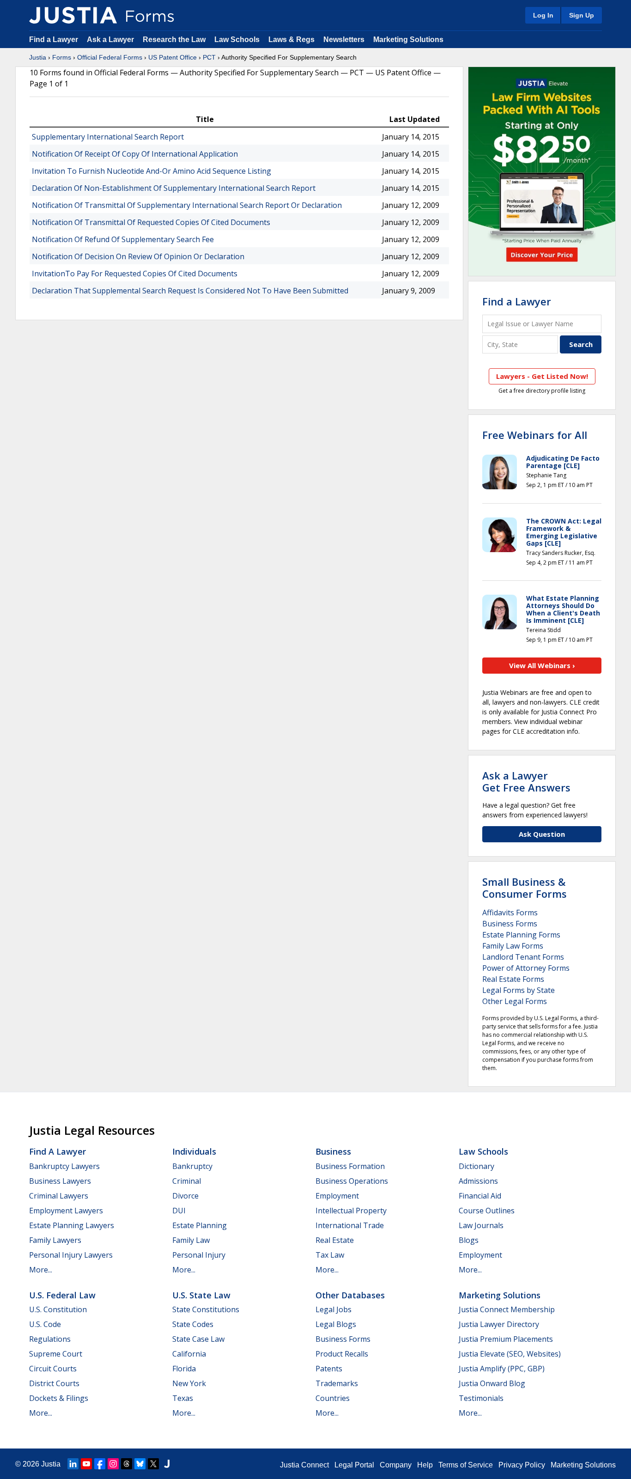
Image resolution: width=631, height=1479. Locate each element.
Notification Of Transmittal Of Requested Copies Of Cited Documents (151, 222)
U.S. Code (45, 1324)
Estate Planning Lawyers (71, 1225)
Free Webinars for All (534, 435)
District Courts (54, 1383)
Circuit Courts (53, 1368)
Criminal (186, 1181)
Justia (37, 57)
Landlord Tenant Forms (523, 957)
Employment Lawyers (66, 1210)
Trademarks (337, 1383)
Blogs (469, 1240)
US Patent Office (172, 57)
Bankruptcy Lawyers (64, 1166)
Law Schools (237, 39)
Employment (337, 1196)
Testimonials (481, 1398)
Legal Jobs (334, 1309)
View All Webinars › (542, 665)
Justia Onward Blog (492, 1383)
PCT (209, 57)
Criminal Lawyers (58, 1196)
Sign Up (581, 15)
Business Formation (350, 1166)
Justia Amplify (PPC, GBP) (502, 1368)
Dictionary (476, 1166)
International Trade (350, 1225)
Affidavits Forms (510, 912)
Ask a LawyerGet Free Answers (526, 781)
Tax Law (330, 1255)
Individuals (194, 1151)
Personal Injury (198, 1255)
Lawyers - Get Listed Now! (542, 376)
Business (333, 1151)
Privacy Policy (521, 1465)
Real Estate (335, 1240)
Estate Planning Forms (521, 935)
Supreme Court (55, 1354)
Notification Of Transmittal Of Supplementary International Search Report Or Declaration (187, 205)
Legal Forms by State (518, 990)
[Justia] (73, 15)
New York (189, 1383)
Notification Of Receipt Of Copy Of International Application (135, 154)
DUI (179, 1210)
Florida (184, 1368)
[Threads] (126, 1463)
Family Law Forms (512, 946)
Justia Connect (304, 1465)
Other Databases (350, 1295)
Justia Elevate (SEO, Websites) (510, 1354)
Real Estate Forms (513, 979)
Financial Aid (480, 1196)
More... (40, 1270)
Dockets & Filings (58, 1398)
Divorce (185, 1196)
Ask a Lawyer (111, 39)
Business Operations (352, 1181)
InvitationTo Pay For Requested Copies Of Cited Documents (134, 273)
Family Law (191, 1240)
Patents (329, 1368)
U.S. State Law (201, 1295)
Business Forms (509, 924)
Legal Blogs (336, 1324)
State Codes (192, 1324)
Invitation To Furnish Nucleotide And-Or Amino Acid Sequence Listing (151, 171)
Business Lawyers (60, 1181)
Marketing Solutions (408, 39)
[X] (153, 1463)
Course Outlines (487, 1210)
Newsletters (343, 39)
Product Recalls (342, 1354)
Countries (333, 1398)
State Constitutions (205, 1309)
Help (425, 1465)
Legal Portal (354, 1465)
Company (396, 1465)
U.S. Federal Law (62, 1295)
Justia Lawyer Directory (499, 1324)
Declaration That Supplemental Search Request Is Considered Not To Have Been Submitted (190, 291)
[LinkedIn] (73, 1463)
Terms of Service (465, 1465)
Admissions (478, 1181)
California (189, 1354)
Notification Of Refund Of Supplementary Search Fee (123, 239)
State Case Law (198, 1339)
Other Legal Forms (514, 1001)
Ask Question (542, 834)
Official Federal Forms (109, 57)
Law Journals (481, 1225)
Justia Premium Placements (506, 1339)
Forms (61, 57)
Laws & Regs (291, 39)
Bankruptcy (192, 1166)
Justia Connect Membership (507, 1309)
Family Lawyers (55, 1240)
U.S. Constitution (58, 1309)
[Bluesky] (140, 1463)
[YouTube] (86, 1463)
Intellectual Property (351, 1210)
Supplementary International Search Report (108, 137)
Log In (543, 15)
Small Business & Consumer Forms (524, 888)
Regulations (50, 1339)
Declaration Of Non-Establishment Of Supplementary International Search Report (174, 188)
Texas (182, 1398)
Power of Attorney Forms (526, 968)
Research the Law (174, 39)
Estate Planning (199, 1225)
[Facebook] (99, 1463)
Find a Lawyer (53, 39)
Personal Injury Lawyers (71, 1255)
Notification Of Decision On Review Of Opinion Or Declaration (138, 256)
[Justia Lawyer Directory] (166, 1463)
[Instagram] (113, 1463)
